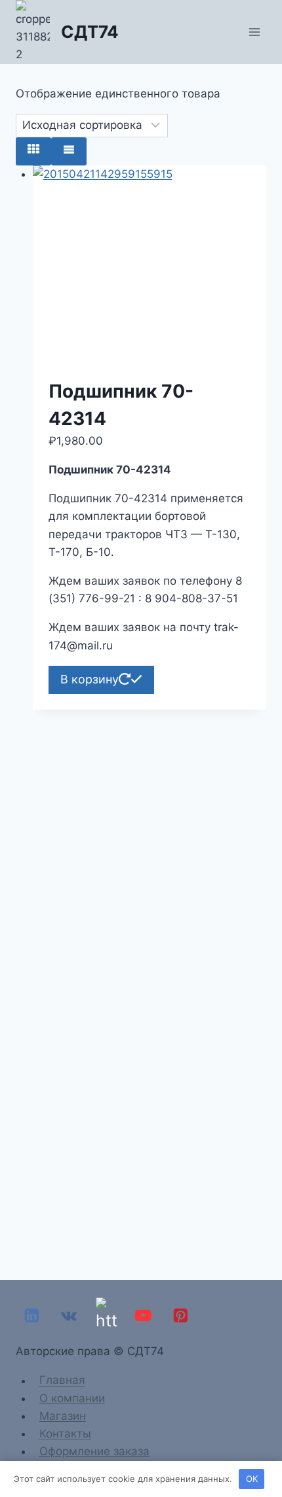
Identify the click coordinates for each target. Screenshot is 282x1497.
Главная (62, 1380)
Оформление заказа (94, 1451)
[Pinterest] (181, 1315)
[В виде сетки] (33, 151)
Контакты (65, 1433)
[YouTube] (143, 1315)
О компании (72, 1398)
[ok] (106, 1315)
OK (252, 1478)
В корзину (89, 679)
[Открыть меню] (254, 32)
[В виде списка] (69, 151)
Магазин (62, 1415)
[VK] (69, 1315)
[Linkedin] (32, 1315)
